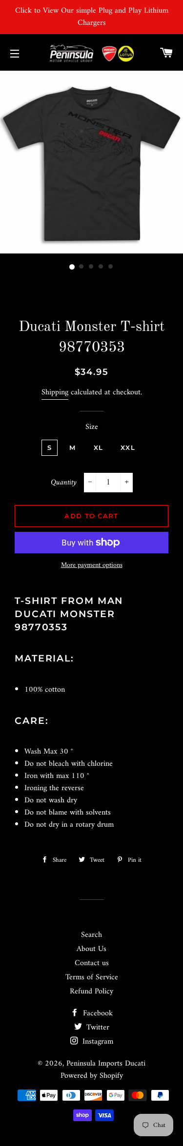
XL (98, 447)
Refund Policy (91, 991)
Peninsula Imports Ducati (105, 1063)
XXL (128, 447)
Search (91, 935)
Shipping (54, 392)
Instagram (96, 1042)
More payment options (91, 565)
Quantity (64, 483)
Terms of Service (91, 977)
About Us (91, 949)
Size (91, 427)
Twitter (96, 1027)
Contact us (92, 963)
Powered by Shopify (92, 1076)
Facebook (97, 1013)
